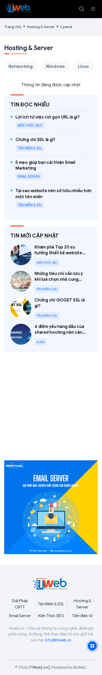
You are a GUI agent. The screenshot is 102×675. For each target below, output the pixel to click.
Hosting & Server (40, 27)
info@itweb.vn (58, 640)
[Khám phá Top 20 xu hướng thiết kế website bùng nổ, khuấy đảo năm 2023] (51, 255)
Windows (55, 66)
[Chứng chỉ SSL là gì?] (35, 145)
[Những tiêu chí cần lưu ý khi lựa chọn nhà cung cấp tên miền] (51, 282)
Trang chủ (12, 27)
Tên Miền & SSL (51, 604)
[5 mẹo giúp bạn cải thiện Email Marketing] (53, 171)
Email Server (20, 615)
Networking (20, 66)
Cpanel (66, 27)
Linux (83, 66)
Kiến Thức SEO (51, 615)
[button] (93, 9)
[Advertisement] (51, 409)
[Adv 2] (51, 507)
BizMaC (80, 667)
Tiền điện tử (82, 615)
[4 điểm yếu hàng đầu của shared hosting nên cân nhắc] (51, 334)
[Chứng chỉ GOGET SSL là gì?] (51, 308)
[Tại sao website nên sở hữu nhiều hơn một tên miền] (53, 199)
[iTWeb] (18, 8)
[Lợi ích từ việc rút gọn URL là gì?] (47, 122)
